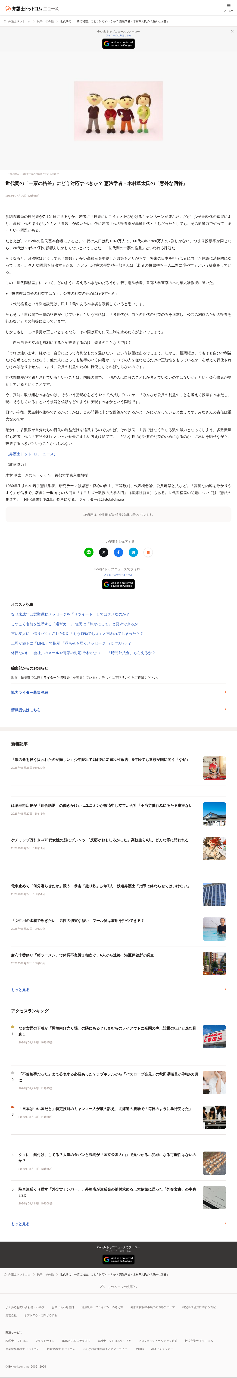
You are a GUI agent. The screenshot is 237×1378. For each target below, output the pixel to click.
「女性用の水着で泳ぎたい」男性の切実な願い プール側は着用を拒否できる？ (77, 920)
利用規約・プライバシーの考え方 (102, 1307)
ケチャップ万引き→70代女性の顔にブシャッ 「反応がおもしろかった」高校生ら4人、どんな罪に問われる (100, 839)
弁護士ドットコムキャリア (114, 1341)
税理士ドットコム (17, 1341)
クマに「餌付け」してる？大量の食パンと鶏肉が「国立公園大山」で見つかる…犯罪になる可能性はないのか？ (107, 1157)
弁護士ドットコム (19, 21)
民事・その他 (45, 21)
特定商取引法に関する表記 (199, 1307)
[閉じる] (232, 31)
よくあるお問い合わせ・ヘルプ (25, 1307)
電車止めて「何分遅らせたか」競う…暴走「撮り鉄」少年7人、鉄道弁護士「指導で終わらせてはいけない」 (101, 885)
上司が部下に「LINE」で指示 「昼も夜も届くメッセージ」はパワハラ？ (71, 643)
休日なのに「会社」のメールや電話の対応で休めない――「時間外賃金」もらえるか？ (83, 652)
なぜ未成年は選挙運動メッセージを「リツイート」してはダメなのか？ (70, 614)
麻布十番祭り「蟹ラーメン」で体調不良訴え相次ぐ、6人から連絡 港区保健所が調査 (82, 955)
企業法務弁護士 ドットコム (23, 1349)
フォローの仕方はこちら (118, 35)
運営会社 (11, 1315)
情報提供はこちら (26, 709)
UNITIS (139, 1349)
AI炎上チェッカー (162, 1349)
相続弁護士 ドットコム (199, 1341)
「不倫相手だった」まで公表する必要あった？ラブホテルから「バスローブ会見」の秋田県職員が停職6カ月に (108, 1077)
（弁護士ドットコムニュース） (31, 453)
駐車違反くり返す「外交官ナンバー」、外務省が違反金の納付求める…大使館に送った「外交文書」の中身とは (107, 1192)
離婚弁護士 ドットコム (61, 1349)
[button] (148, 552)
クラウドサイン (45, 1341)
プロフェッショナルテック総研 (157, 1341)
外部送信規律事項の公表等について (153, 1307)
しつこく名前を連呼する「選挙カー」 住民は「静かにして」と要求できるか (74, 623)
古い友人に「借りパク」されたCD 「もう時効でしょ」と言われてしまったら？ (77, 633)
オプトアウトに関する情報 (40, 1315)
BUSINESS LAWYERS (76, 1341)
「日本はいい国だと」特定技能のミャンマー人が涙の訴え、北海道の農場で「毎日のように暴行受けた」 (106, 1108)
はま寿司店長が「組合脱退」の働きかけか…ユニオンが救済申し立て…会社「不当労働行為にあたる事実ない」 (103, 805)
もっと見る (20, 989)
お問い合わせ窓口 (63, 1307)
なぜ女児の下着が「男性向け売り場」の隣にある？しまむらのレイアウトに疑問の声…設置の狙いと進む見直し (107, 1031)
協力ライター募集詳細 (29, 692)
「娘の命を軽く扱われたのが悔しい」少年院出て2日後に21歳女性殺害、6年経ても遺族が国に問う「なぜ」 (100, 759)
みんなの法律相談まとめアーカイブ (105, 1349)
